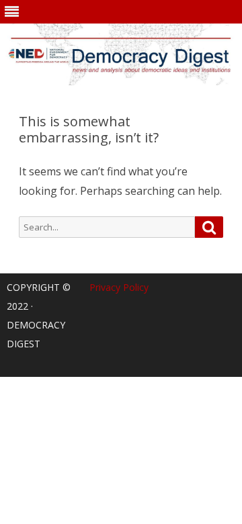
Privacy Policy (119, 287)
